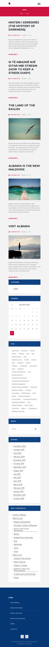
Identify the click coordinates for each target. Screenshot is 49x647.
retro (29, 402)
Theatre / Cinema (20, 566)
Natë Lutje (34, 387)
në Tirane (28, 390)
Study (16, 578)
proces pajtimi (16, 399)
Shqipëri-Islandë (17, 405)
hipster (28, 363)
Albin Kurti (15, 351)
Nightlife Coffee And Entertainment (22, 570)
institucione (33, 366)
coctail (14, 354)
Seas (15, 541)
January (18, 492)
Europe (34, 360)
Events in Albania (19, 515)
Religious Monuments (22, 522)
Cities (16, 552)
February (19, 457)
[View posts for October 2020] (12, 305)
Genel (15, 289)
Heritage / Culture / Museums (25, 525)
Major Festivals (19, 562)
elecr (25, 357)
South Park (15, 408)
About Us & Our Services (17, 619)
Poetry (14, 396)
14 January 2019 (15, 175)
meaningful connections (19, 378)
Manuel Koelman (17, 375)
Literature (20, 369)
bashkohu (24, 351)
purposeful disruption (30, 399)
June (17, 453)
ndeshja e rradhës (17, 390)
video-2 (23, 408)
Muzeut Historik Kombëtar (20, 387)
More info (13, 54)
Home (21, 14)
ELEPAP (26, 360)
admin (24, 115)
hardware (20, 363)
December (19, 446)
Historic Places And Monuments (21, 530)
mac (29, 372)
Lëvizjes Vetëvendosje (18, 372)
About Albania (14, 603)
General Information (16, 608)
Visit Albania (19, 226)
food (13, 363)
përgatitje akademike (18, 402)
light (13, 369)
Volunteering (32, 408)
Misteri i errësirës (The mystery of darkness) (24, 26)
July (17, 474)
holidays (14, 366)
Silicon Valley (28, 405)
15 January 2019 (15, 114)
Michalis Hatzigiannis (18, 384)
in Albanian (23, 366)
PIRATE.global (26, 393)
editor (25, 35)
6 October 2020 (15, 35)
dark (33, 354)
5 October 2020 (15, 78)
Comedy (21, 354)
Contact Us (13, 629)
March (17, 485)
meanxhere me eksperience (20, 381)
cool (27, 354)
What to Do (17, 555)
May (17, 478)
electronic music (17, 360)
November (19, 460)
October (18, 450)
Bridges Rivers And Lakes (23, 538)
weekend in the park (18, 411)
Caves (16, 548)
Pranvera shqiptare (24, 396)
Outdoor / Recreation (22, 559)
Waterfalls (18, 545)
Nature (16, 534)
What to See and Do (16, 613)
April (17, 481)
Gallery (12, 624)
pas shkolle (15, 393)
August (18, 471)
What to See (17, 518)
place (34, 393)
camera (32, 351)
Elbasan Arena (16, 357)
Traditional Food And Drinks (25, 574)
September (19, 467)
